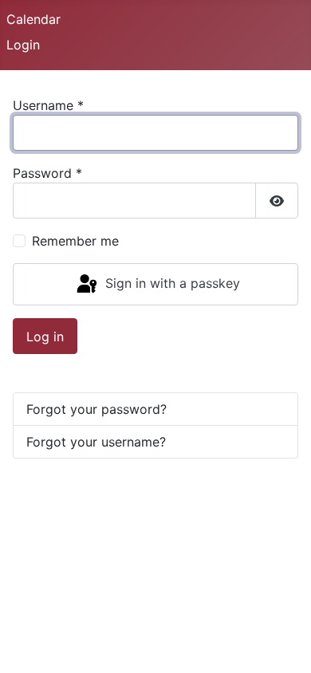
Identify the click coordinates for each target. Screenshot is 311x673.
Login (23, 45)
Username (48, 105)
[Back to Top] (283, 643)
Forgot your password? (96, 409)
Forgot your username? (96, 442)
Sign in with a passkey (170, 283)
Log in (45, 336)
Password (47, 173)
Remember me (75, 241)
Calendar (33, 19)
